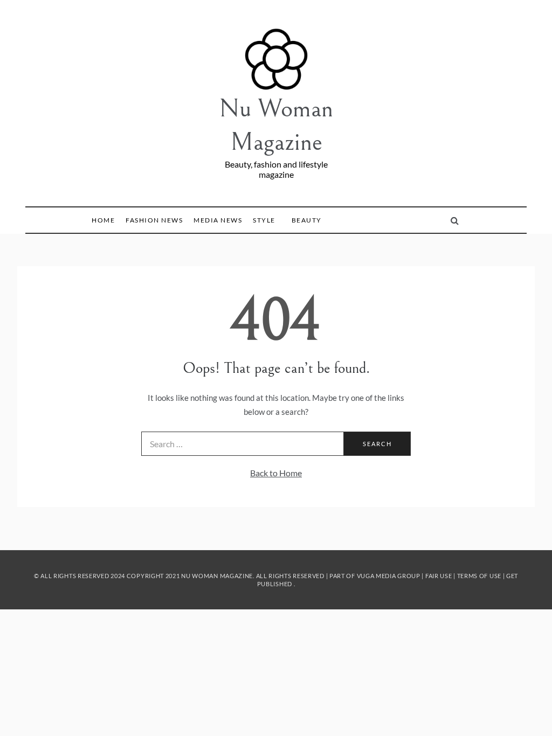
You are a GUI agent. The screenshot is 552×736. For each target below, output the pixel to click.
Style (264, 220)
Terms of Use (479, 575)
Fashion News (154, 220)
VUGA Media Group (388, 575)
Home (103, 220)
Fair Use (438, 575)
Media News (218, 220)
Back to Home (276, 473)
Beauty (307, 220)
